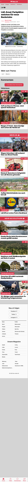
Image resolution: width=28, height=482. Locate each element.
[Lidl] (14, 7)
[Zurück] (1, 1)
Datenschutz (5, 365)
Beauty (3, 356)
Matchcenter (17, 324)
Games (3, 331)
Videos (3, 329)
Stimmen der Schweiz (19, 331)
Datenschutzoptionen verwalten (8, 367)
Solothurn (12, 4)
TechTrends (17, 354)
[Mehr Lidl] (14, 135)
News (3, 321)
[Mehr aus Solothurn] (14, 218)
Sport (3, 324)
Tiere (3, 352)
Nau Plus (17, 329)
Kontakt (16, 363)
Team (16, 361)
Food (16, 349)
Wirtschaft (17, 326)
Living (16, 344)
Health (3, 344)
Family (3, 349)
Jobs (3, 363)
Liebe (3, 347)
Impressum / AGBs (19, 365)
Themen (16, 333)
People (3, 326)
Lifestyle (4, 333)
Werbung (4, 361)
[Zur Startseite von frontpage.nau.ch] (14, 1)
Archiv (3, 336)
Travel (16, 352)
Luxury (16, 347)
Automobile (4, 354)
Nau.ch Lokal (8, 20)
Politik (16, 321)
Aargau (7, 4)
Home (2, 4)
